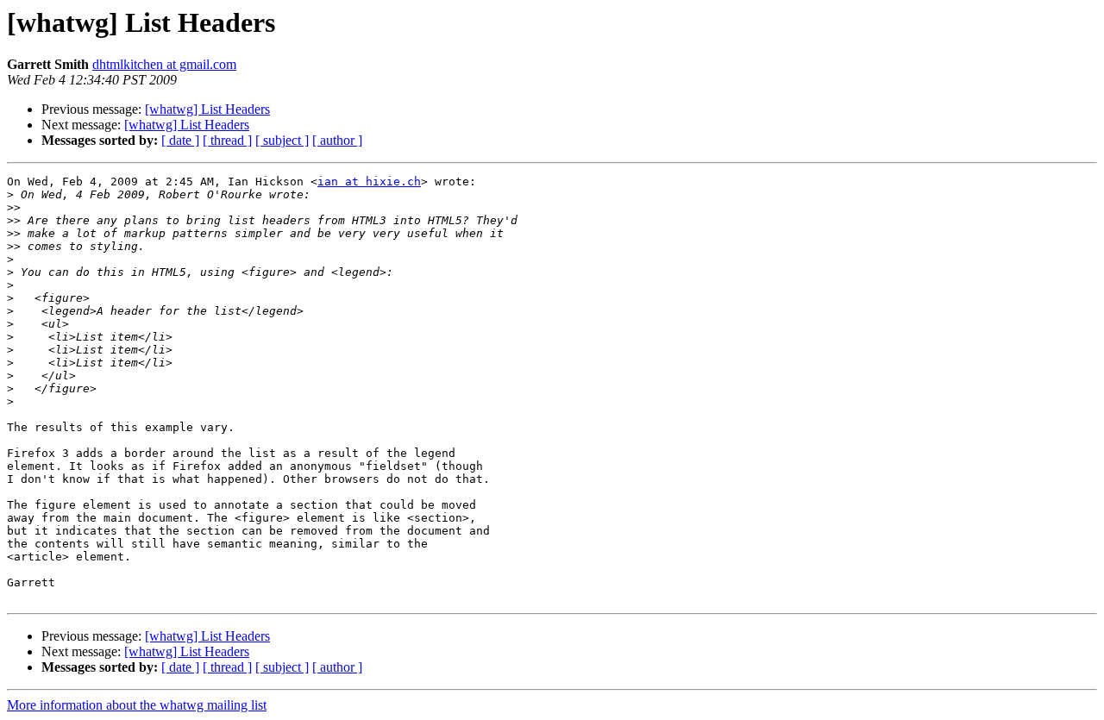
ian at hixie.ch (369, 181)
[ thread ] (227, 140)
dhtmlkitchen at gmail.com (164, 64)
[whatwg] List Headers (207, 109)
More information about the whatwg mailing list (137, 705)
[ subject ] (282, 140)
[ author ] (337, 140)
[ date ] (180, 140)
